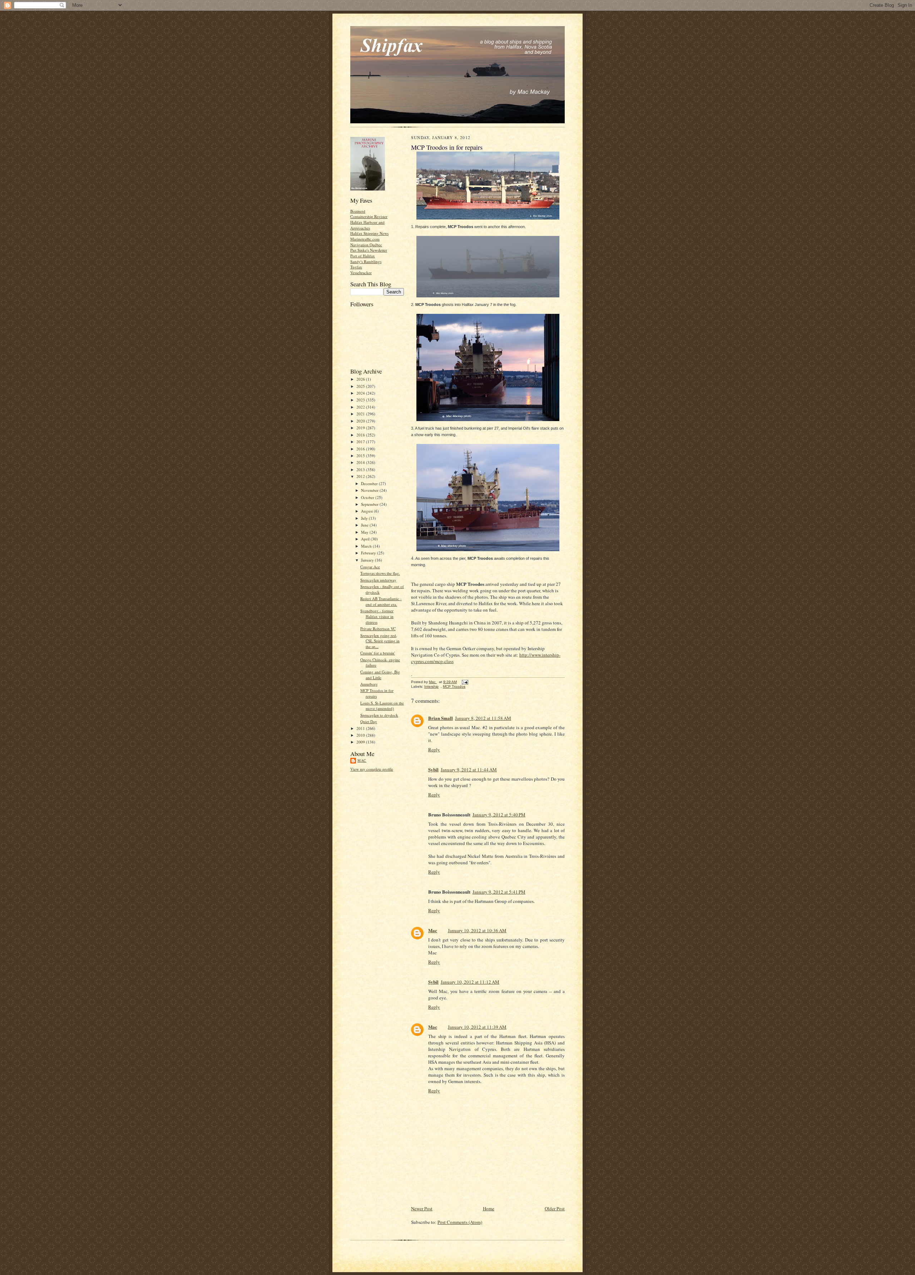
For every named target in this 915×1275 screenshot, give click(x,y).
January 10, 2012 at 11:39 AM (477, 1027)
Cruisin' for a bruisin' (377, 653)
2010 (361, 735)
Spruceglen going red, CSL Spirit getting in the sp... (380, 641)
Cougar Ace (370, 566)
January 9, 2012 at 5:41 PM (499, 892)
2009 (361, 742)
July (365, 518)
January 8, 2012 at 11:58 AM (483, 718)
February (369, 552)
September (370, 504)
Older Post (555, 1208)
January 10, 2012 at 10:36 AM (477, 930)
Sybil (433, 769)
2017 (361, 441)
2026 (361, 379)
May (365, 532)
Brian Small (440, 718)
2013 (361, 469)
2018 (361, 435)
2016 (361, 448)
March (367, 546)
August (367, 511)
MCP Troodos (454, 686)
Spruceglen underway (378, 580)
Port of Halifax (362, 255)
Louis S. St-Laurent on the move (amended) (382, 705)
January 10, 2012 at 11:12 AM (470, 982)
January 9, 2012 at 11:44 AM (469, 769)
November (370, 490)
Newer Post (421, 1208)
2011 (361, 728)
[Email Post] (464, 682)
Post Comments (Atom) (459, 1222)
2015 (361, 455)
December (370, 483)
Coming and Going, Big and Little (380, 674)
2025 (361, 386)
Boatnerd (357, 211)
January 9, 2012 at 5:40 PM (499, 814)
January (368, 560)
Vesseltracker (361, 272)
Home (488, 1208)
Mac (361, 760)
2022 (361, 407)
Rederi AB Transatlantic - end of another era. (381, 601)
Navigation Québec (366, 244)
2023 (361, 399)
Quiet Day (368, 721)
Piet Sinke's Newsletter (368, 250)
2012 (361, 476)
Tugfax (356, 267)
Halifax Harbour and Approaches (367, 225)
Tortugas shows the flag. (380, 573)
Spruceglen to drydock (379, 715)
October (368, 497)
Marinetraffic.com (365, 239)
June (365, 525)
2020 (361, 421)
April (366, 539)
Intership (431, 686)
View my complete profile (371, 769)
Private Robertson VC (378, 628)
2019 (361, 427)
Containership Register (368, 216)
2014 (361, 462)
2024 (361, 393)
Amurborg (369, 684)
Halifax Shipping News (369, 233)
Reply (434, 749)
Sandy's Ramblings (365, 261)
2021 (361, 413)
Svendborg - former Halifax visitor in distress (377, 616)
